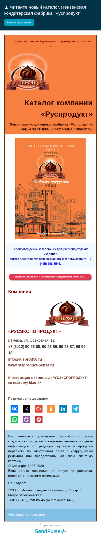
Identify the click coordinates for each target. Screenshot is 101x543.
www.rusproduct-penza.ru (31, 365)
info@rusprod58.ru (25, 359)
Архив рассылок (19, 22)
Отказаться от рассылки (26, 515)
